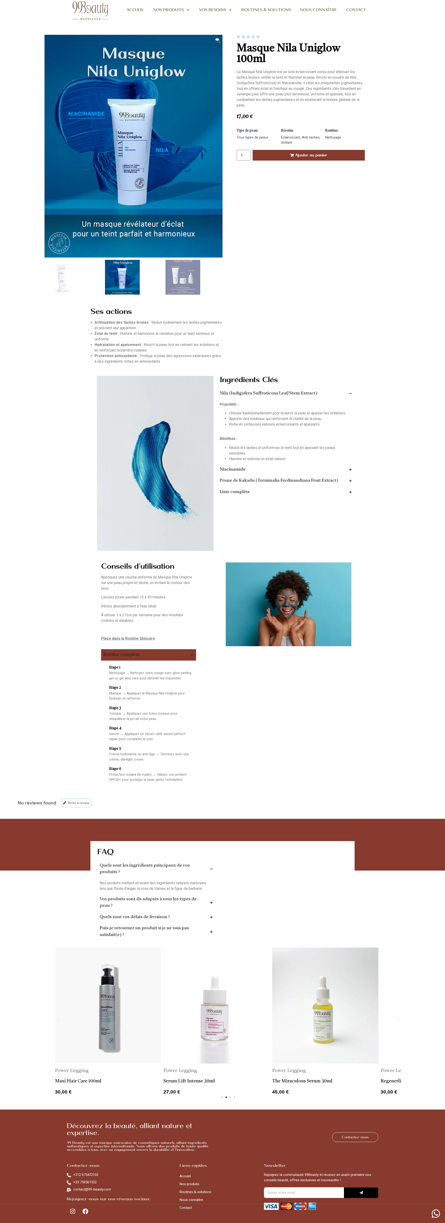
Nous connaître (191, 1200)
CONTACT (356, 9)
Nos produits (189, 1184)
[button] (58, 1019)
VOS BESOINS (212, 9)
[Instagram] (72, 1211)
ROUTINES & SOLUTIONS (266, 9)
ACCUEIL (135, 9)
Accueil (185, 1176)
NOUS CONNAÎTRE (318, 9)
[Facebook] (85, 1211)
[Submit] (361, 1193)
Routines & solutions (195, 1192)
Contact (186, 1208)
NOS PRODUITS (168, 9)
